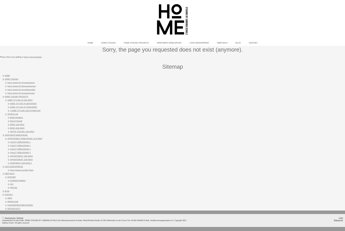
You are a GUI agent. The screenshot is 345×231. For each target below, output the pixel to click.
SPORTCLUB (12, 114)
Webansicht (338, 220)
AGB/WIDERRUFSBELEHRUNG (20, 205)
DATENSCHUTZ (13, 209)
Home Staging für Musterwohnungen (21, 86)
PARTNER (11, 177)
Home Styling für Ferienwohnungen (21, 93)
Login (341, 218)
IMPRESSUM (12, 202)
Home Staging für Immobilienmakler (21, 90)
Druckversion (10, 218)
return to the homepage (33, 57)
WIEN (9, 198)
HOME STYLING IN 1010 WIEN (19, 100)
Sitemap (20, 218)
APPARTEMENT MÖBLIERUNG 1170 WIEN (24, 139)
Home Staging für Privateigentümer (21, 83)
